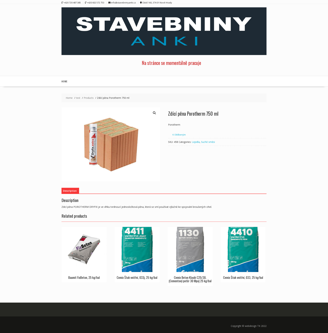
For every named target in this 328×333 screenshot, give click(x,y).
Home (64, 81)
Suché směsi (208, 142)
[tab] (70, 191)
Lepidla (196, 142)
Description (70, 190)
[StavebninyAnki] (164, 54)
